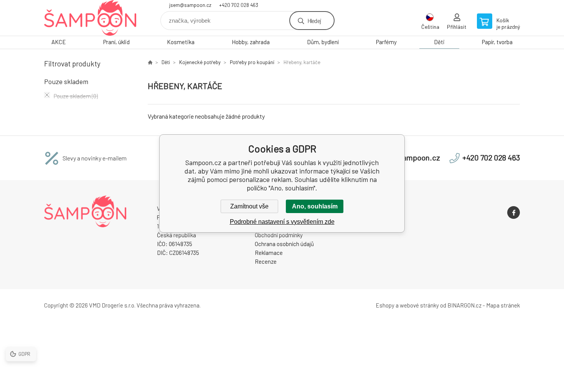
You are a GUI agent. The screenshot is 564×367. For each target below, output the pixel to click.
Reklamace (269, 252)
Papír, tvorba (497, 41)
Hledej (314, 20)
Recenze (266, 261)
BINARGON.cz (464, 305)
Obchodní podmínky (279, 234)
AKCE (58, 41)
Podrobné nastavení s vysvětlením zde (282, 221)
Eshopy (385, 305)
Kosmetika (181, 41)
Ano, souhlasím (315, 206)
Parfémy (386, 41)
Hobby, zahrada (251, 41)
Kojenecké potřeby (200, 62)
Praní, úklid (116, 41)
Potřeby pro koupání (252, 62)
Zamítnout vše (249, 206)
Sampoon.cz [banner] (90, 18)
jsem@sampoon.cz (190, 5)
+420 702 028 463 (238, 5)
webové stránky (419, 305)
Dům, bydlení (323, 41)
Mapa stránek (503, 305)
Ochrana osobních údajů (284, 243)
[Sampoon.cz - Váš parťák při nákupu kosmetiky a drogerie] (150, 62)
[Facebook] (513, 212)
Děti (439, 41)
